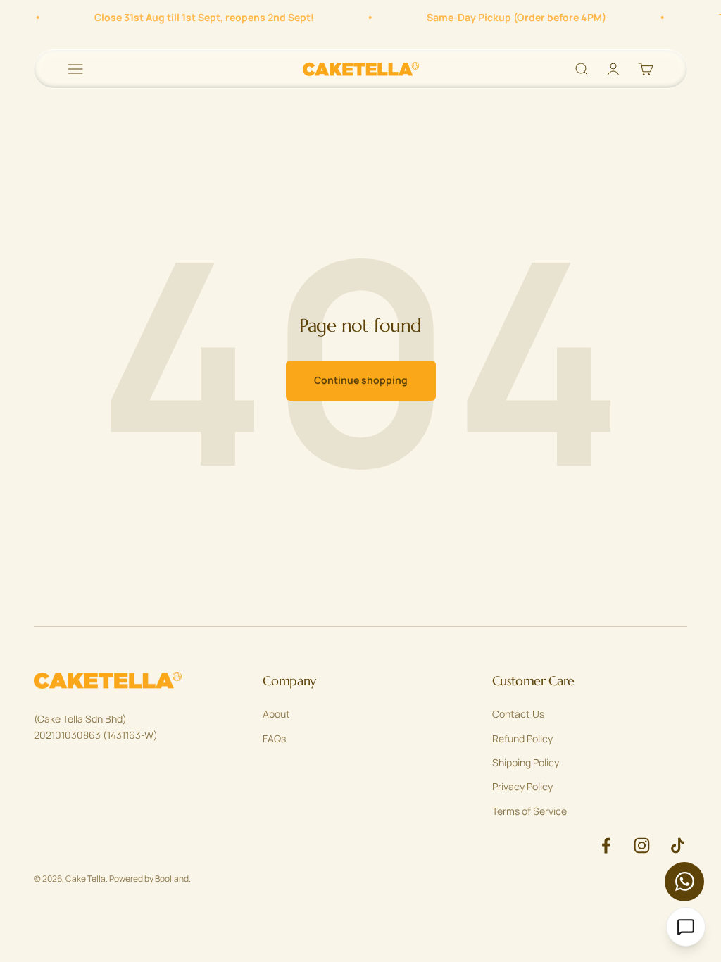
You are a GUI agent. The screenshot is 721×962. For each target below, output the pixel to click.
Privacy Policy (522, 786)
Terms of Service (529, 811)
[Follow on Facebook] (605, 845)
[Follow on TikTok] (677, 845)
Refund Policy (522, 738)
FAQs (274, 738)
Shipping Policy (525, 762)
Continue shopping (361, 380)
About (276, 713)
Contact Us (518, 713)
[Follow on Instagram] (641, 845)
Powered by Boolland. (150, 879)
